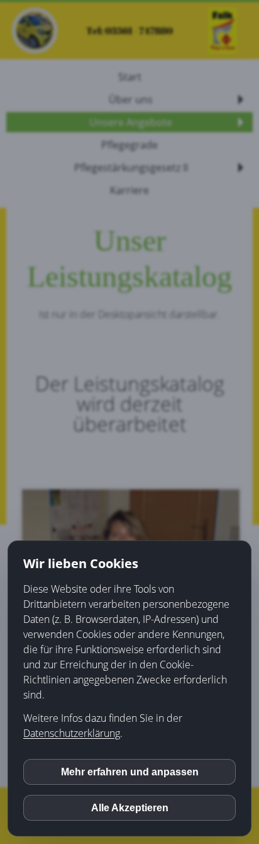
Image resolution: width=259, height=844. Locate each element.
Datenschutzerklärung (71, 733)
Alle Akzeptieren (129, 807)
